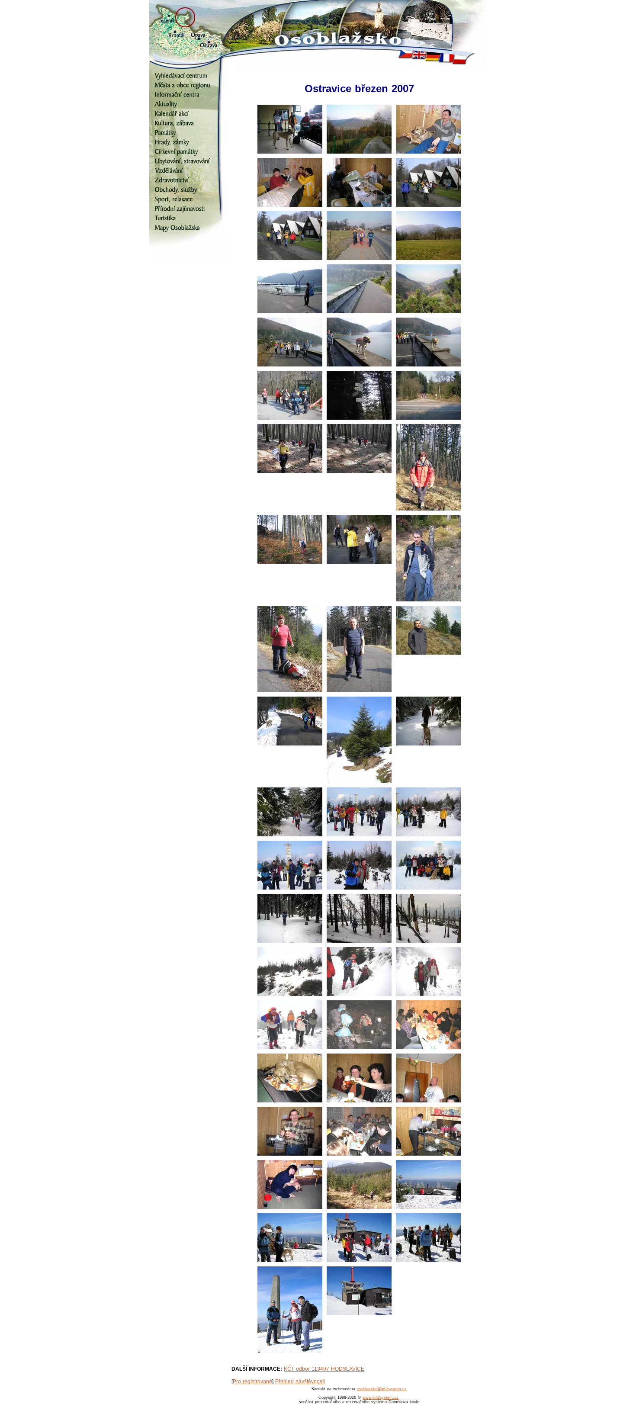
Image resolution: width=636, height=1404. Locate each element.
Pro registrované (252, 1381)
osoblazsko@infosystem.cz (382, 1389)
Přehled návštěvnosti (300, 1381)
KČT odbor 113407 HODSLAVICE (324, 1369)
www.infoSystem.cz (380, 1397)
